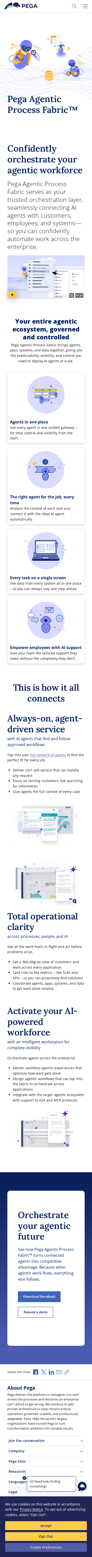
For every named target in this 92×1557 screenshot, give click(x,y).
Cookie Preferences (46, 1547)
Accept (46, 1525)
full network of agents (48, 754)
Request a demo (36, 1312)
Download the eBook (39, 1297)
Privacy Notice (31, 1509)
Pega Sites (17, 1461)
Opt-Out (46, 1536)
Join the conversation (27, 1440)
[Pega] (21, 6)
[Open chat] (82, 1486)
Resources (17, 1471)
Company (17, 1451)
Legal (13, 1491)
